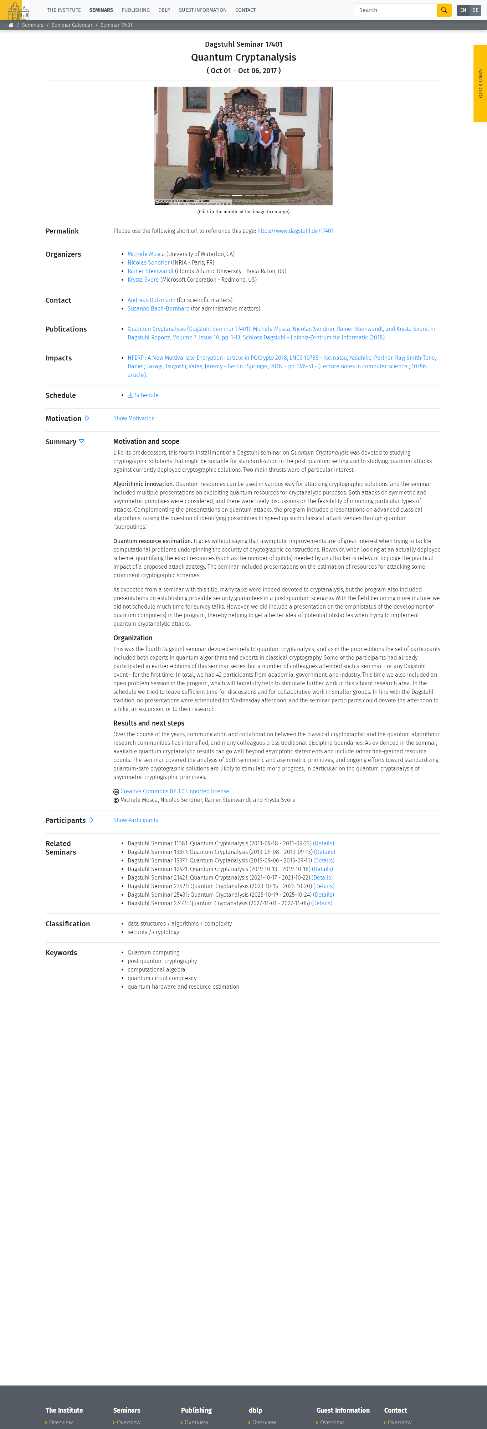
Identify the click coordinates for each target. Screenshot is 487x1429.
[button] (167, 146)
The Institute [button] (64, 10)
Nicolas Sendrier (149, 262)
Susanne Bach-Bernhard (159, 308)
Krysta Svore (143, 279)
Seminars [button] (101, 10)
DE (475, 10)
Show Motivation (134, 418)
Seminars (32, 25)
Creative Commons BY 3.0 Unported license (174, 791)
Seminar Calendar (72, 25)
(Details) (323, 843)
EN (463, 10)
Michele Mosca (146, 254)
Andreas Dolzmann (151, 300)
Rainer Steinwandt (151, 271)
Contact (245, 10)
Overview (61, 1422)
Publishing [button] (136, 10)
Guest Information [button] (203, 10)
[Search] (444, 10)
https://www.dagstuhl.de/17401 (295, 230)
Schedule (146, 395)
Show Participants (135, 820)
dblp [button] (164, 10)
